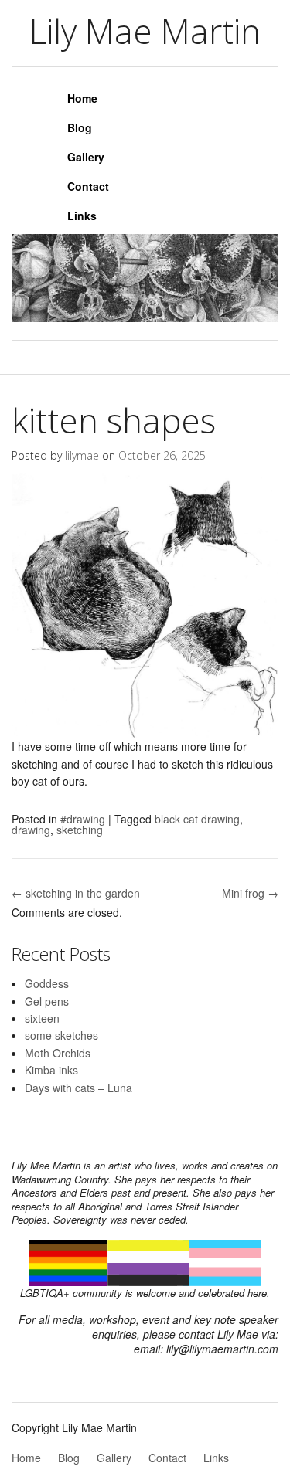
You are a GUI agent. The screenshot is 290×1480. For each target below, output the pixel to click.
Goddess (47, 983)
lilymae (82, 455)
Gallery (85, 157)
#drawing (82, 819)
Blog (79, 127)
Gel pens (47, 1001)
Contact (88, 186)
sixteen (42, 1018)
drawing (31, 829)
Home (82, 98)
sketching (79, 829)
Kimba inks (51, 1070)
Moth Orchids (57, 1053)
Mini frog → (250, 893)
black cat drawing (197, 819)
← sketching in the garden (76, 893)
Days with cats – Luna (78, 1087)
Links (82, 215)
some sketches (61, 1035)
